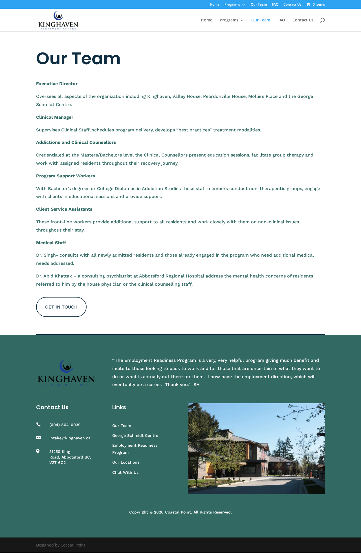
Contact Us (292, 5)
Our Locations (125, 462)
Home (214, 5)
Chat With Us (125, 472)
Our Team (259, 5)
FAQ (275, 5)
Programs (232, 5)
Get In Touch (61, 307)
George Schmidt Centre (135, 435)
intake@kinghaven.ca (70, 438)
